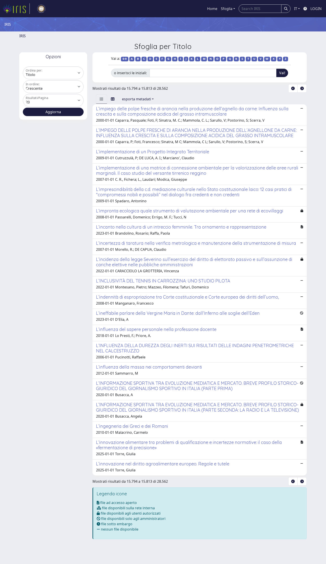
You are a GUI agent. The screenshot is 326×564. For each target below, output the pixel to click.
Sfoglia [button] (226, 8)
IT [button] (295, 8)
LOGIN (316, 8)
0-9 (125, 59)
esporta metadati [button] (136, 99)
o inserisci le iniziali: (130, 72)
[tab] (101, 99)
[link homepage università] (41, 8)
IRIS (22, 35)
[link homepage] (16, 8)
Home (212, 8)
